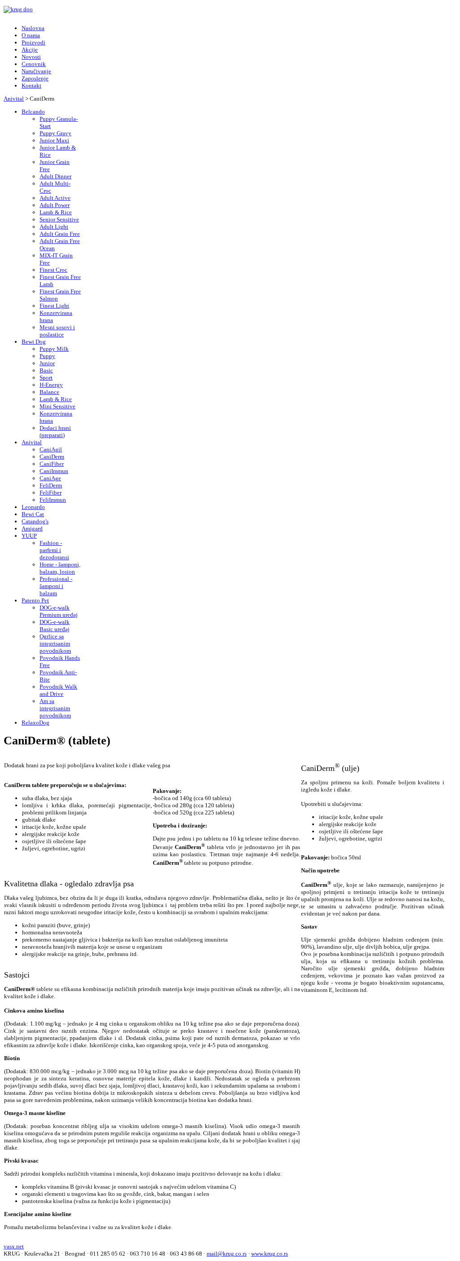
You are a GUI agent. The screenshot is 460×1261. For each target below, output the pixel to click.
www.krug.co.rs (269, 1253)
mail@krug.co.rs (227, 1253)
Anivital (14, 98)
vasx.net (14, 1246)
